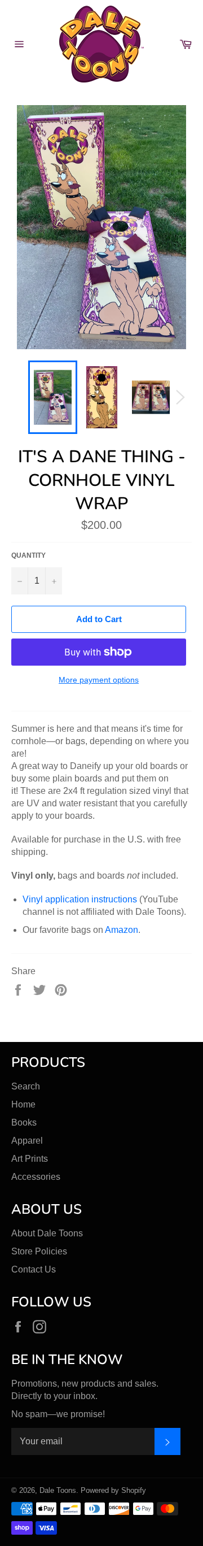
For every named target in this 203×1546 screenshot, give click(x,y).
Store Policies (39, 1251)
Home (23, 1104)
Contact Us (33, 1269)
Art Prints (29, 1158)
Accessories (35, 1177)
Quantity (28, 555)
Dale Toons (57, 1490)
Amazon (121, 930)
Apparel (27, 1140)
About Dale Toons (47, 1233)
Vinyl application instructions (80, 899)
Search (25, 1086)
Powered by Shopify (113, 1490)
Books (24, 1122)
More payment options (99, 679)
